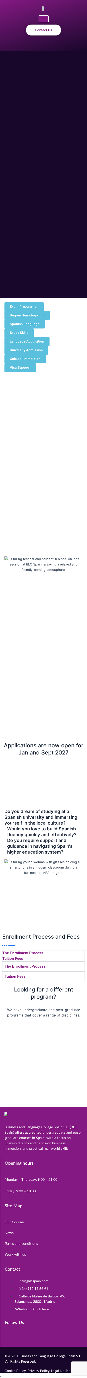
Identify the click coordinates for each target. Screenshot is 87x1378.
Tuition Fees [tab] (12, 958)
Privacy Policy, (38, 1371)
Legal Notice (60, 1371)
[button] (43, 44)
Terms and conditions (21, 1243)
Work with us (15, 1254)
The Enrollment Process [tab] (22, 953)
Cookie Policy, (15, 1371)
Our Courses (15, 1222)
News (9, 1233)
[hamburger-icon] (44, 18)
